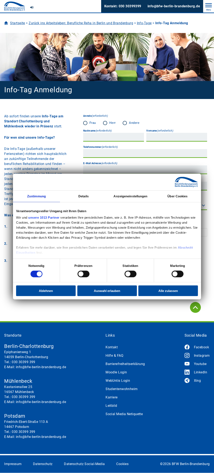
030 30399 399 (23, 362)
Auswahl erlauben (107, 291)
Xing (197, 381)
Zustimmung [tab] (36, 196)
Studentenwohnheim (122, 389)
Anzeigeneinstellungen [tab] (130, 196)
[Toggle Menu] (208, 5)
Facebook (201, 347)
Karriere (112, 397)
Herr (106, 122)
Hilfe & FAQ (114, 356)
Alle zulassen (168, 291)
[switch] (83, 274)
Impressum (13, 464)
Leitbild (111, 406)
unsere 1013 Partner (44, 217)
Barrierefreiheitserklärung (125, 364)
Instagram (202, 356)
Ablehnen (46, 291)
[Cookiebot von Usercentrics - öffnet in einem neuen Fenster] (179, 182)
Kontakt (112, 347)
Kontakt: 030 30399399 (122, 6)
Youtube (200, 364)
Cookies (122, 464)
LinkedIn (200, 372)
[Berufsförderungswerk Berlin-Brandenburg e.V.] (14, 6)
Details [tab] (83, 196)
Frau (86, 122)
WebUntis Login (118, 381)
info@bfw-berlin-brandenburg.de (174, 6)
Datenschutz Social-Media (84, 464)
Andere (131, 123)
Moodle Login (116, 372)
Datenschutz (43, 464)
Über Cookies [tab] (177, 196)
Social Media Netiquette (124, 414)
